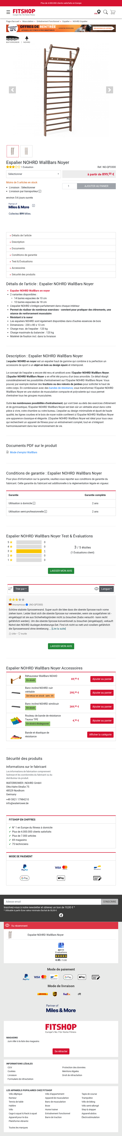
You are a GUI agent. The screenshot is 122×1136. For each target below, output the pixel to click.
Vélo (11, 1109)
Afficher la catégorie (100, 734)
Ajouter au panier (96, 186)
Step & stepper (89, 1109)
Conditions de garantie (24, 254)
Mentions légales (70, 1071)
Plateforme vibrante (18, 1121)
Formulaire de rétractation (20, 1079)
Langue (105, 588)
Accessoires (18, 267)
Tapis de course (89, 1094)
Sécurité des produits (23, 274)
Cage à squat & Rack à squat (23, 1113)
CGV (10, 1067)
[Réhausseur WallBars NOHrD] (16, 678)
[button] (13, 151)
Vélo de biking (88, 1101)
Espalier (66, 21)
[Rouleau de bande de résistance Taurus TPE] (16, 720)
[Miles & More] (61, 1008)
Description (18, 241)
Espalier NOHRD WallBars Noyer (46, 934)
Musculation (28, 21)
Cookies (11, 1071)
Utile (13, 633)
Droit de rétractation (72, 1075)
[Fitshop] (24, 12)
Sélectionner (15, 174)
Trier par (20, 588)
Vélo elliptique (15, 1094)
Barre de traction (53, 1117)
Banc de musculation (55, 1101)
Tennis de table (16, 1101)
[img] (33, 205)
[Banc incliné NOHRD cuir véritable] (16, 692)
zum (23, 1041)
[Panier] (113, 12)
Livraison (12, 1075)
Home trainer (51, 1109)
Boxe (47, 1105)
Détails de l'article (21, 235)
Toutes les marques (18, 1127)
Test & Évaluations (22, 261)
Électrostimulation (91, 1117)
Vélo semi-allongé (90, 1105)
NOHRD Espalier (80, 21)
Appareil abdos (89, 1113)
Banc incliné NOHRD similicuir (42, 703)
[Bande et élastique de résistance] (16, 734)
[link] (24, 868)
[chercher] (105, 12)
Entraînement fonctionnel (48, 21)
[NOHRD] (18, 39)
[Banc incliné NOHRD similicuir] (16, 706)
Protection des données (73, 1067)
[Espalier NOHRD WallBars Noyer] (15, 935)
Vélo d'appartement (54, 1094)
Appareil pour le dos (18, 1117)
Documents (18, 248)
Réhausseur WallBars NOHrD (41, 676)
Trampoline (87, 1098)
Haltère (12, 1105)
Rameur (13, 1098)
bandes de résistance (61, 387)
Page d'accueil (12, 21)
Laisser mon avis (61, 570)
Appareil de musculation (57, 1098)
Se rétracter (61, 1051)
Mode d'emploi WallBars (23, 452)
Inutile (23, 633)
